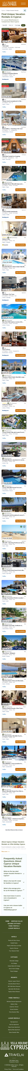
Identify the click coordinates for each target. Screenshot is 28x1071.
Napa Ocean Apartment (14, 1027)
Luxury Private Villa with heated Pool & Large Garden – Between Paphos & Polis (13, 433)
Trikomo (7, 104)
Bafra (7, 545)
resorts (14, 977)
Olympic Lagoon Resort (14, 981)
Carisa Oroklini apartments (9, 211)
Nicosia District (5, 49)
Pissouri (11, 490)
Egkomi (10, 49)
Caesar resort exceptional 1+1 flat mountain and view (11, 101)
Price (10, 25)
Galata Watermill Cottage (14, 966)
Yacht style (5, 46)
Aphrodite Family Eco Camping (11, 156)
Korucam (11, 352)
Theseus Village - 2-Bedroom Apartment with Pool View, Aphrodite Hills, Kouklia (13, 819)
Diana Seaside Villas (14, 1032)
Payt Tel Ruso (6, 349)
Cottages (14, 957)
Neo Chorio (8, 159)
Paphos (3, 159)
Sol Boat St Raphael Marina (10, 73)
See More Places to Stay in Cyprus (14, 829)
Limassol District (5, 76)
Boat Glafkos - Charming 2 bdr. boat (12, 128)
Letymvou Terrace (14, 1006)
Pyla (7, 463)
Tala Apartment (14, 1021)
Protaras (8, 325)
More (23, 25)
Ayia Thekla (8, 573)
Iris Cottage (14, 963)
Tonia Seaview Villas (14, 1012)
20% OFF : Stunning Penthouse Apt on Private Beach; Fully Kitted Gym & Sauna (13, 543)
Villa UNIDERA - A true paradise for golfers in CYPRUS (12, 764)
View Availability (20, 51)
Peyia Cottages (14, 971)
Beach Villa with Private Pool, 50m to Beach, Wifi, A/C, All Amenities (12, 792)
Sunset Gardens (14, 1009)
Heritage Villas (16, 921)
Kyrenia (3, 656)
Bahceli (7, 518)
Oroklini (7, 214)
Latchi (7, 601)
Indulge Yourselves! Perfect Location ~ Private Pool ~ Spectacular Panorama (13, 598)
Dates (4, 25)
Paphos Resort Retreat (14, 991)
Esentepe (8, 683)
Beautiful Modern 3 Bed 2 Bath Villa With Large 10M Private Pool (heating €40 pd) (13, 267)
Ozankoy (8, 656)
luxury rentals (14, 928)
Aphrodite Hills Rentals (14, 989)
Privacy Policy (7, 1069)
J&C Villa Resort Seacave (14, 986)
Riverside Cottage (14, 960)
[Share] (24, 10)
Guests (16, 25)
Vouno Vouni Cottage (14, 968)
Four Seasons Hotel (14, 950)
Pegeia (7, 187)
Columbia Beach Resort (14, 983)
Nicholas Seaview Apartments (14, 1001)
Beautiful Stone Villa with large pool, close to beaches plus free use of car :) (13, 184)
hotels (14, 936)
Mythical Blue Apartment (14, 1029)
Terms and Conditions (18, 1069)
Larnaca (3, 214)
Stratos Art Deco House (14, 940)
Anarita (7, 711)
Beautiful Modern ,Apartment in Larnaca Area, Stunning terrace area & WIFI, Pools (14, 460)
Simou (7, 435)
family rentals (14, 926)
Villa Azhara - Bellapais (8, 653)
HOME (7, 921)
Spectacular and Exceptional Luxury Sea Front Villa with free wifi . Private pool (13, 516)
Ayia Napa (8, 297)
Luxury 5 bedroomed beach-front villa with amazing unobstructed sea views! (13, 571)
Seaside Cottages (14, 923)
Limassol (11, 76)
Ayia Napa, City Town (8, 294)
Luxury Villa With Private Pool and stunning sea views (11, 488)
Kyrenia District (5, 352)
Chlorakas (8, 242)
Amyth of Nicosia (14, 948)
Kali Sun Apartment (14, 1024)
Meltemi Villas (6, 239)
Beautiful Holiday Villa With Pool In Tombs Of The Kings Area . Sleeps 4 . (12, 736)
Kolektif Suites (14, 943)
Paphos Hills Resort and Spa (14, 945)
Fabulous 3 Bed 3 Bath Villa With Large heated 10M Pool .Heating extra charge (13, 378)
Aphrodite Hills (9, 766)
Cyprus (3, 104)
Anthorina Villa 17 (7, 404)
